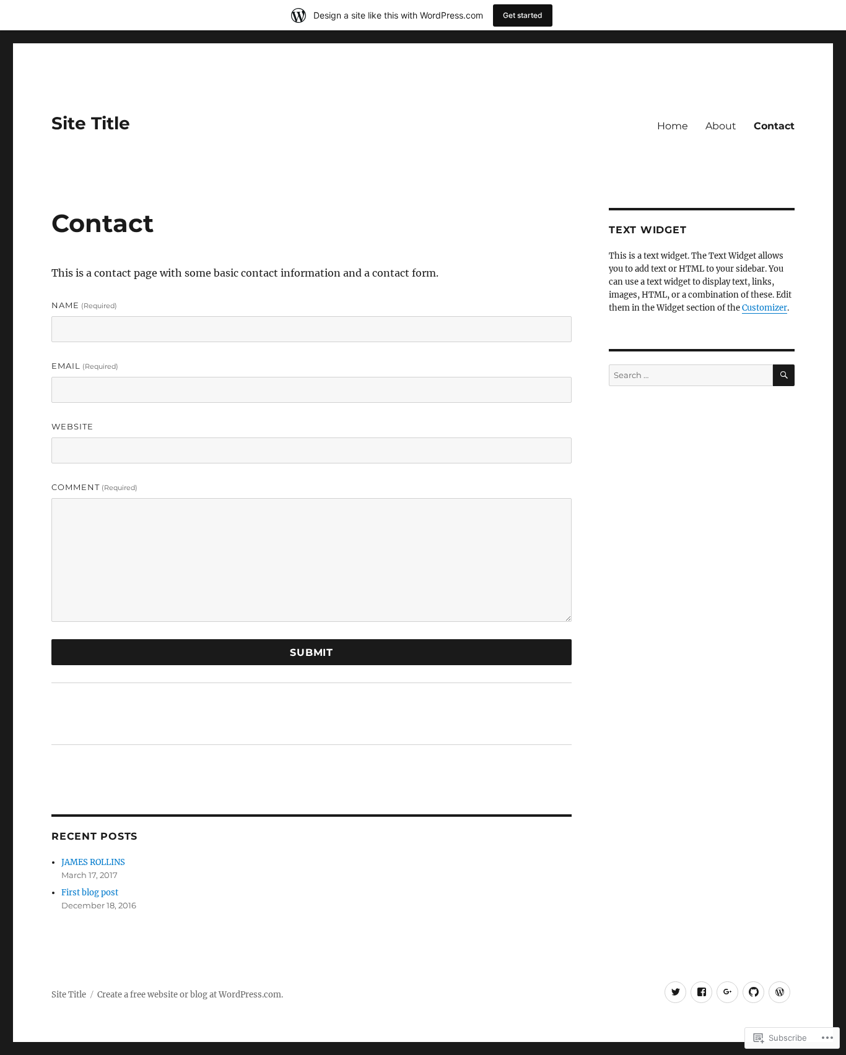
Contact (774, 126)
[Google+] (727, 992)
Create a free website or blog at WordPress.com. (190, 994)
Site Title (90, 123)
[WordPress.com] (779, 992)
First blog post (89, 892)
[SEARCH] (784, 375)
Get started (523, 15)
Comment (94, 487)
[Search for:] (691, 375)
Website (72, 426)
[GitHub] (753, 992)
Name (84, 305)
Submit (311, 652)
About (720, 126)
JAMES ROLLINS (93, 862)
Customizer (764, 308)
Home (672, 126)
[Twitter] (675, 992)
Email (84, 366)
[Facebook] (701, 992)
